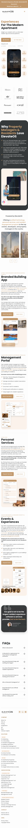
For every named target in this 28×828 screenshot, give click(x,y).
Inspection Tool (5, 778)
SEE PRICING (6, 40)
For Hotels (3, 765)
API (2, 727)
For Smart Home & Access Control (10, 748)
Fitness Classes (5, 801)
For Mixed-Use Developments (9, 761)
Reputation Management (7, 787)
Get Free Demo (5, 814)
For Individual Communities (8, 755)
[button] (24, 11)
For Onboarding (5, 741)
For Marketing (4, 739)
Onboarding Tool (5, 777)
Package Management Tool (8, 780)
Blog (2, 729)
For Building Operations (7, 744)
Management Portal (6, 794)
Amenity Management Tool (8, 775)
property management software (10, 536)
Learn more (19, 314)
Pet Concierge (5, 803)
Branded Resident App (7, 792)
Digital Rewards (5, 786)
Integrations (4, 725)
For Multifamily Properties (7, 760)
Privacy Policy (4, 820)
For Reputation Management (8, 746)
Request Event (7, 562)
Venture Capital (5, 731)
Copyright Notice (5, 822)
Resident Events (5, 799)
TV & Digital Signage (6, 784)
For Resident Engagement (8, 742)
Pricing (3, 723)
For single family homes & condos (10, 767)
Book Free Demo (7, 314)
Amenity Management (7, 806)
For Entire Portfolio (6, 753)
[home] (7, 11)
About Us (3, 720)
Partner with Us (5, 813)
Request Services (7, 474)
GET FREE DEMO (18, 40)
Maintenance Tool (6, 782)
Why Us (3, 722)
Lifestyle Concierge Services (8, 805)
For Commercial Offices (7, 763)
